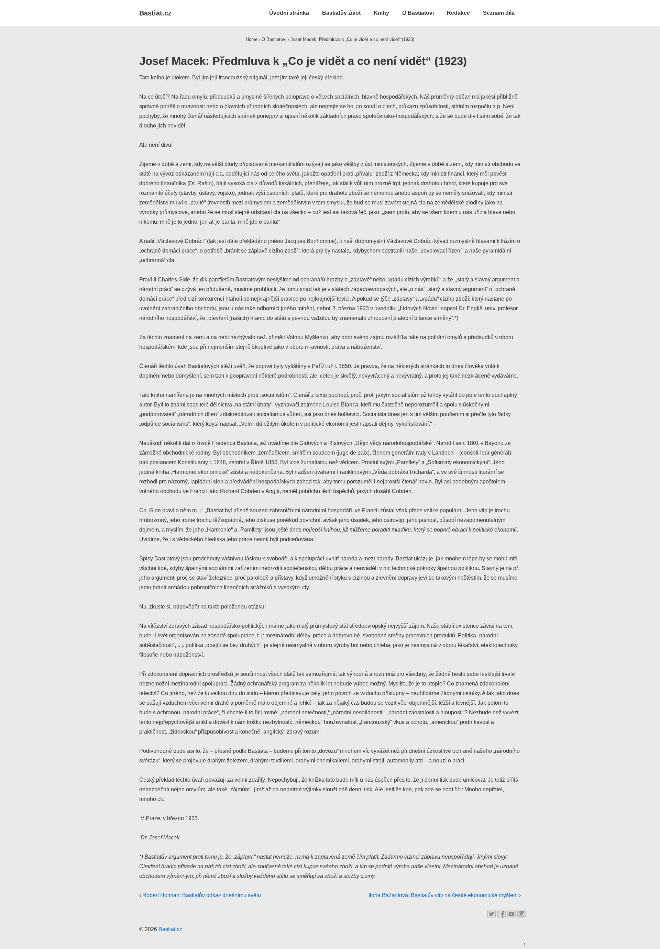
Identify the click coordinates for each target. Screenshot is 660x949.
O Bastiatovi (418, 13)
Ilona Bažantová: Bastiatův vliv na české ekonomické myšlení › (444, 895)
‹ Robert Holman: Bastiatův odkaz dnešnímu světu (200, 895)
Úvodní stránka (289, 13)
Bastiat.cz (155, 13)
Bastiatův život (341, 13)
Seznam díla (499, 13)
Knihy (381, 13)
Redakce (458, 13)
